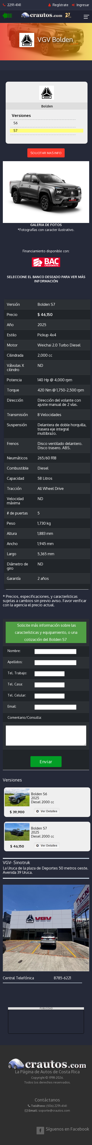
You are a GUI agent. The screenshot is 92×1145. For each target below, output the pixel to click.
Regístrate (60, 5)
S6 (15, 123)
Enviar (46, 761)
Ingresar (82, 5)
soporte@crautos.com (54, 1110)
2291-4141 (13, 5)
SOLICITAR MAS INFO (46, 153)
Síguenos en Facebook (67, 1129)
